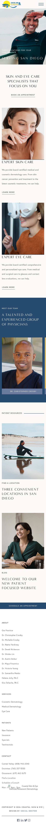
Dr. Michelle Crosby (11, 640)
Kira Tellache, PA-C (10, 682)
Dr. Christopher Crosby (12, 635)
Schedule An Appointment (23, 606)
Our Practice (7, 630)
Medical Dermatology (11, 706)
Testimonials (7, 744)
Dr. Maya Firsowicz (10, 663)
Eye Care (6, 711)
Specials (5, 740)
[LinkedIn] (22, 820)
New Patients (8, 730)
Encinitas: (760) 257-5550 (13, 768)
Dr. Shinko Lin (8, 654)
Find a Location (9, 778)
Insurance (6, 735)
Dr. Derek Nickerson (11, 649)
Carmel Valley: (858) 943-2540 (15, 763)
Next (41, 365)
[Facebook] (18, 820)
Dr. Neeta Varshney (10, 644)
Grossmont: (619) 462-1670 (14, 773)
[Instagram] (29, 820)
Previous (5, 365)
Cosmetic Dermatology (12, 701)
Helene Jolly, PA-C (10, 678)
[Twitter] (25, 820)
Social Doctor (29, 811)
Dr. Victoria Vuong (10, 668)
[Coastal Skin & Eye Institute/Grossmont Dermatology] (23, 787)
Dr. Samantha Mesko (11, 673)
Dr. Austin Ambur (9, 659)
